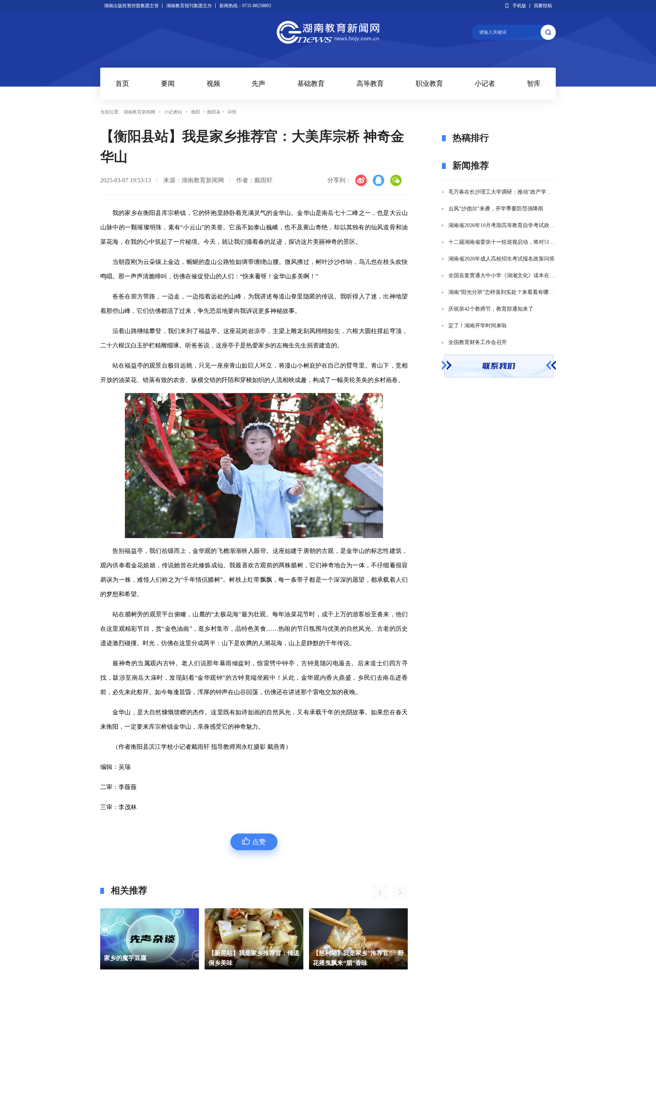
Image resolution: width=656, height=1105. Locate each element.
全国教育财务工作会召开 (477, 342)
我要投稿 (543, 5)
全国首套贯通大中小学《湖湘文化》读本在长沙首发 (502, 275)
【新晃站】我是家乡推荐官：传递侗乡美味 (254, 958)
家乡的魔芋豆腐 (125, 958)
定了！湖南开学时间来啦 (477, 325)
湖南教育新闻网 (139, 112)
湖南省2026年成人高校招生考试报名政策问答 (501, 259)
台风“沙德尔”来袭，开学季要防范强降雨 (495, 209)
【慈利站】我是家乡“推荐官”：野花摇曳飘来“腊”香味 (358, 958)
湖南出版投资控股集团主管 (131, 5)
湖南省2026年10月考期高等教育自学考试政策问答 (502, 225)
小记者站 (173, 112)
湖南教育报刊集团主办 (189, 5)
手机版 (519, 5)
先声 (258, 83)
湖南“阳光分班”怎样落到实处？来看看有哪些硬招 (502, 292)
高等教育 (370, 83)
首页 (122, 83)
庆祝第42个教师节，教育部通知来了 (490, 309)
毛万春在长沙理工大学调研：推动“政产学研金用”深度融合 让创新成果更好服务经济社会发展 (502, 192)
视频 (213, 83)
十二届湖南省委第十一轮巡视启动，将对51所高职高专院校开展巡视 (502, 242)
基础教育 (311, 83)
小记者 (485, 83)
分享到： (339, 180)
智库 (534, 83)
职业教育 (429, 83)
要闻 (168, 83)
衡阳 (195, 112)
